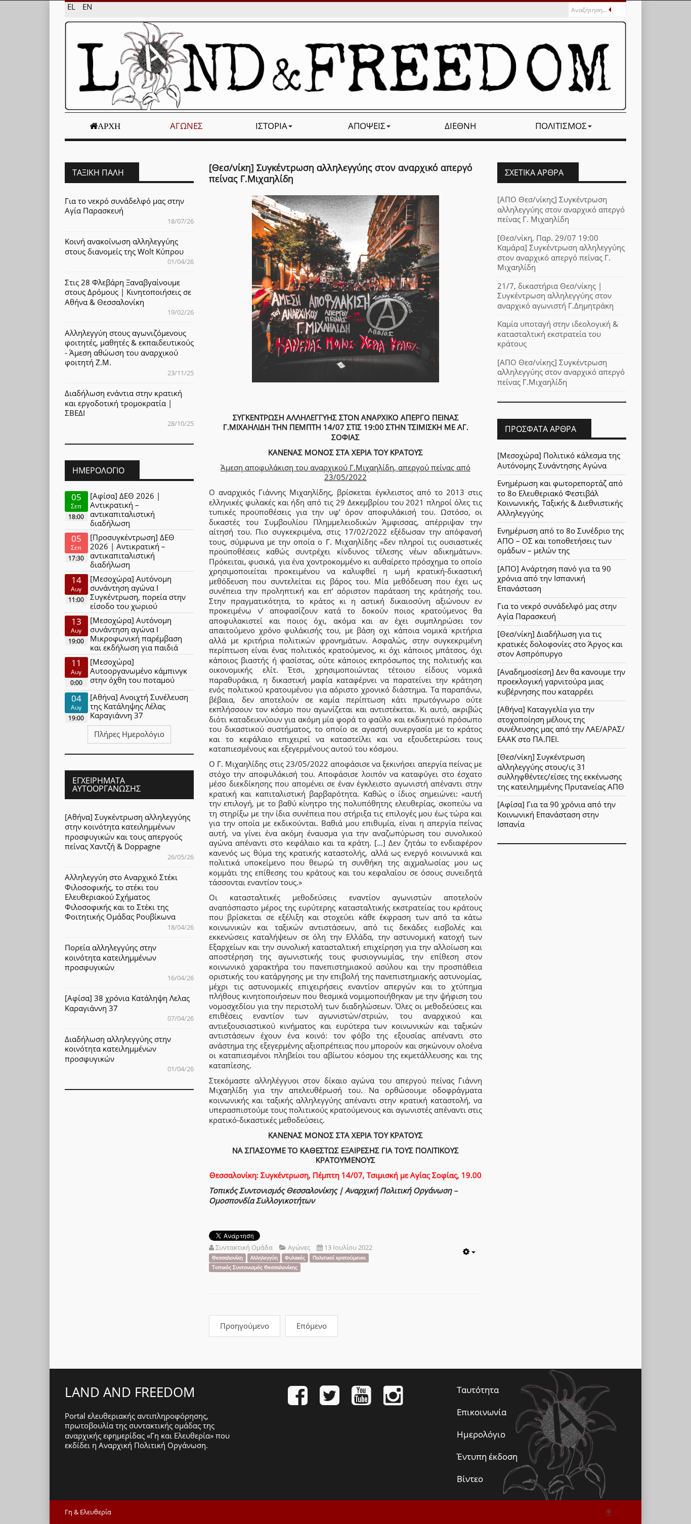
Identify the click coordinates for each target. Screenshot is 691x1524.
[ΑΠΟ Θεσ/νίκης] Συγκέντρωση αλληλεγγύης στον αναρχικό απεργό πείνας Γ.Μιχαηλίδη (561, 372)
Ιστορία (271, 126)
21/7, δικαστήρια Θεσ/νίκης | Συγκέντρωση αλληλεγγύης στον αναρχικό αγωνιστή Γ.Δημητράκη (555, 296)
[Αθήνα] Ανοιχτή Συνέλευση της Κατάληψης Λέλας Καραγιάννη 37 (139, 706)
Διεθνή (461, 126)
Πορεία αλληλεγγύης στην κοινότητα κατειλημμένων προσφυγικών (110, 957)
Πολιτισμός (561, 126)
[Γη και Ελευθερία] (345, 65)
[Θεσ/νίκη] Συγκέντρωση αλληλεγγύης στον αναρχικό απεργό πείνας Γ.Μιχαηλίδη (340, 173)
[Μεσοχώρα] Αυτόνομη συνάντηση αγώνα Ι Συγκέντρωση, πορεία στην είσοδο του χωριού (138, 592)
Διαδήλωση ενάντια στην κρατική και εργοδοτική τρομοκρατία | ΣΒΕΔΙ (123, 403)
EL (72, 7)
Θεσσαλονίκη (227, 1257)
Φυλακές (295, 1257)
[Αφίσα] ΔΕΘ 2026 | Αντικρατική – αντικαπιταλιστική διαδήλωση (125, 509)
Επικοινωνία (481, 1412)
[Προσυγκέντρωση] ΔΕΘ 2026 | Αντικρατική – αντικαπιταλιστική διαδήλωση (132, 551)
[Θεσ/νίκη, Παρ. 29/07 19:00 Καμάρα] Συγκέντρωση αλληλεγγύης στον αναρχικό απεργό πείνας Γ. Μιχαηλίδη (561, 253)
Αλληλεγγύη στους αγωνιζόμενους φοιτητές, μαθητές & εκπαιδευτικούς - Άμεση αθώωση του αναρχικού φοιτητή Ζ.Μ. (129, 348)
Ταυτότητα (478, 1390)
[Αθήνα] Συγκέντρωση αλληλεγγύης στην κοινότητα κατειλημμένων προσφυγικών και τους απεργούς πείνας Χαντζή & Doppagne (127, 832)
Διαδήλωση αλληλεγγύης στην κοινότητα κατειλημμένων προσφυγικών (118, 1049)
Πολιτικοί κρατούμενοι (339, 1257)
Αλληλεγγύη (264, 1257)
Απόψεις (366, 126)
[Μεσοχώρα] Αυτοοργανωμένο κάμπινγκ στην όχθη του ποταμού (138, 671)
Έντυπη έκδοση (487, 1456)
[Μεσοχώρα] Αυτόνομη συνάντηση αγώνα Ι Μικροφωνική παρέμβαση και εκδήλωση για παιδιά (136, 633)
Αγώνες (186, 126)
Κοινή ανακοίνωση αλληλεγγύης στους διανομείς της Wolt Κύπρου (124, 246)
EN (87, 7)
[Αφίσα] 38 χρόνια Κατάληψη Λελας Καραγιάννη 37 (127, 1003)
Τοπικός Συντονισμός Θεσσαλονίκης (254, 1267)
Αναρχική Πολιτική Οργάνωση (152, 1445)
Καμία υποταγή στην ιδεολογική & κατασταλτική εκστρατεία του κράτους (557, 334)
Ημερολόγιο (481, 1434)
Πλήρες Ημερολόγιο (129, 734)
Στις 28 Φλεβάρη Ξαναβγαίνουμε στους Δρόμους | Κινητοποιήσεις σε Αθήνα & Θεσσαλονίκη (128, 292)
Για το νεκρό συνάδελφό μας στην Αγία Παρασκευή (124, 206)
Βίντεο (470, 1479)
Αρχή (109, 125)
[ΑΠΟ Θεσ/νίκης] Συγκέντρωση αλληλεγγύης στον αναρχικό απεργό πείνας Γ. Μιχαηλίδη (561, 209)
